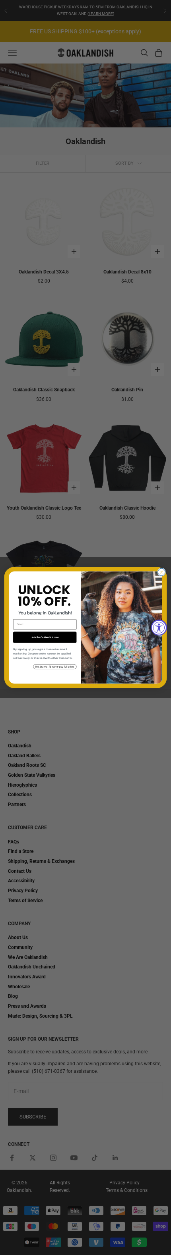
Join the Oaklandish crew (45, 637)
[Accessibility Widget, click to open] (159, 627)
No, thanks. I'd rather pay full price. (54, 666)
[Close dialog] (161, 572)
